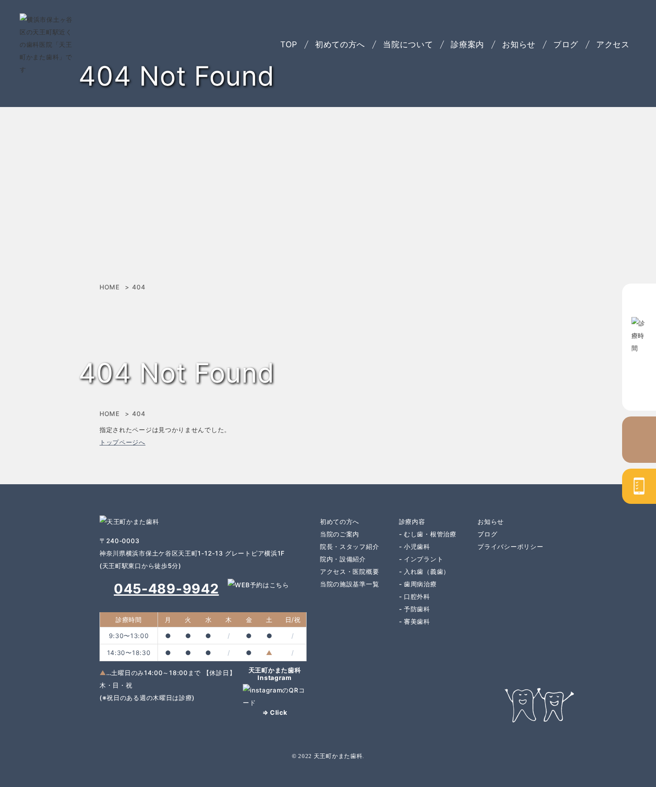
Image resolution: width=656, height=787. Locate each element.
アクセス (613, 44)
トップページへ (122, 442)
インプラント (423, 559)
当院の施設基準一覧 (349, 584)
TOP (288, 44)
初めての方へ (340, 44)
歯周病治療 (420, 584)
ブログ (565, 44)
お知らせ (519, 44)
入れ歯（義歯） (427, 571)
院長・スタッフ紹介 (349, 546)
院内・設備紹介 (343, 559)
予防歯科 (417, 609)
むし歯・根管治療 (430, 534)
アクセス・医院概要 (349, 571)
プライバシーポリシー (510, 546)
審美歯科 (417, 621)
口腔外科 (417, 596)
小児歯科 (417, 546)
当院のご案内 (339, 534)
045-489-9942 (166, 589)
